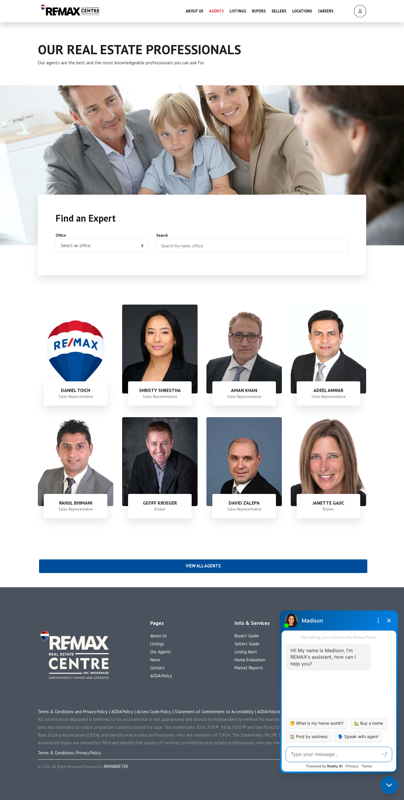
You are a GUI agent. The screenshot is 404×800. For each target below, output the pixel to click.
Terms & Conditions (56, 753)
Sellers (279, 11)
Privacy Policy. (96, 711)
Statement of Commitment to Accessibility (214, 711)
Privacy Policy (89, 753)
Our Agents (160, 652)
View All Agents (203, 566)
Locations (302, 11)
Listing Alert (246, 652)
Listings (238, 11)
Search (162, 235)
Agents (216, 11)
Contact (157, 668)
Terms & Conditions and (60, 711)
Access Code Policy (154, 711)
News (155, 660)
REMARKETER (116, 766)
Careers (325, 11)
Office (61, 235)
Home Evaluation (250, 660)
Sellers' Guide (247, 644)
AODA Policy (161, 676)
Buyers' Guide (247, 636)
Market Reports (249, 668)
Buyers (259, 11)
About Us (194, 11)
